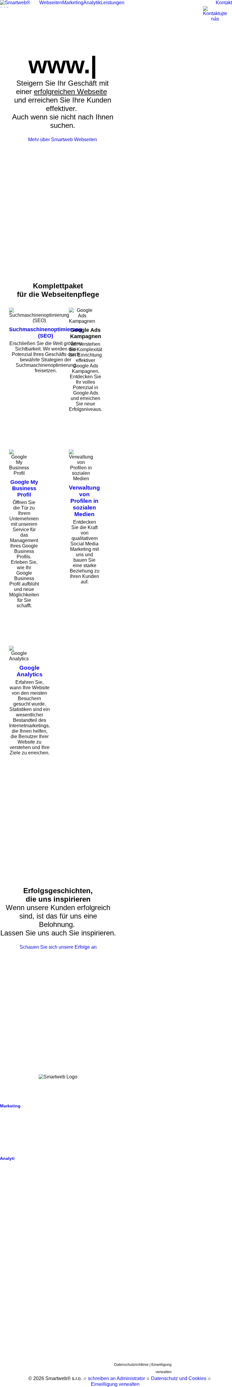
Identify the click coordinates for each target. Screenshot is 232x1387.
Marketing (10, 1105)
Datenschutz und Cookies (178, 1378)
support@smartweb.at (21, 1249)
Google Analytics (30, 671)
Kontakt (7, 1190)
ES (84, 1292)
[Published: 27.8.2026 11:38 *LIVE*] (25, 1378)
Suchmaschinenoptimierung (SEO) (45, 332)
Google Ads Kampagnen (23, 1122)
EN (71, 1288)
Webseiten (9, 1099)
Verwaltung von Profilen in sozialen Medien (84, 500)
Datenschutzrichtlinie (131, 1365)
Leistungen (10, 1181)
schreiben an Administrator (116, 1378)
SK (60, 1288)
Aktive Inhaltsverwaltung (23, 1114)
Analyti (7, 1158)
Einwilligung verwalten (115, 1384)
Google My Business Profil (24, 488)
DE (81, 1288)
